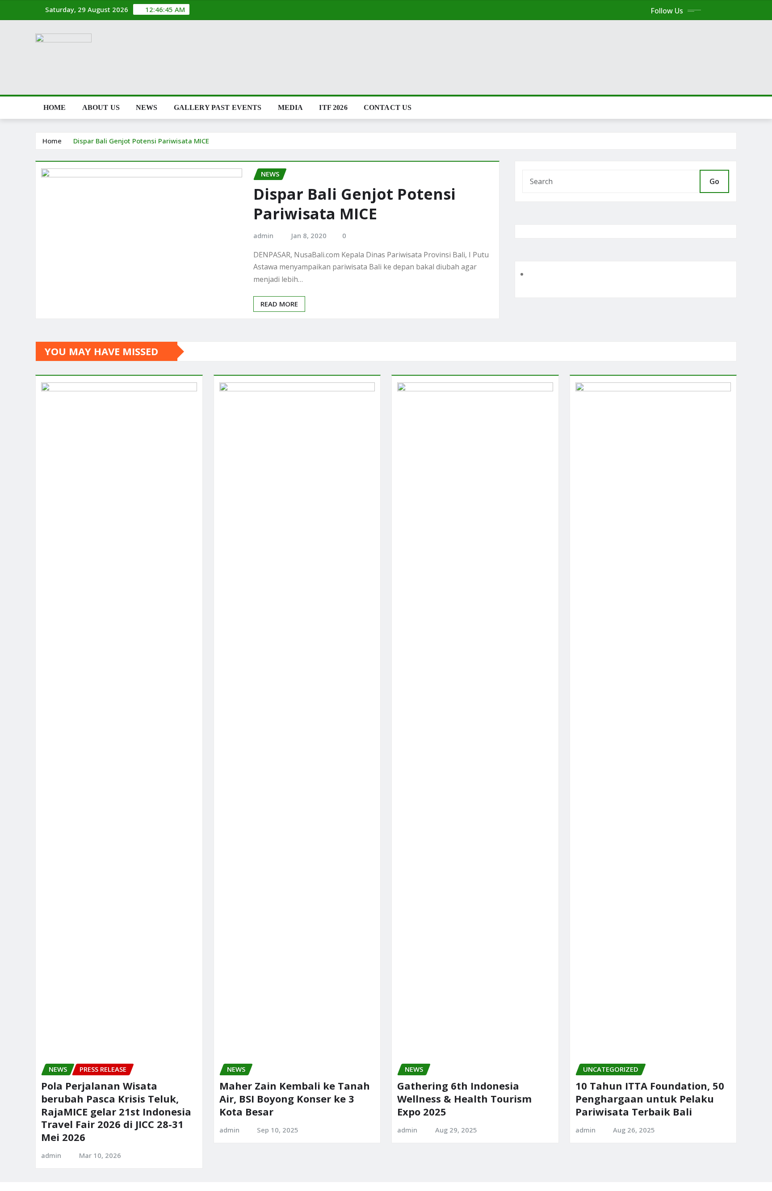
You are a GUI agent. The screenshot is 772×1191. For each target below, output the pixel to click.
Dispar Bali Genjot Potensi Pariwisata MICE (141, 140)
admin (263, 235)
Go (714, 181)
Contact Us (388, 107)
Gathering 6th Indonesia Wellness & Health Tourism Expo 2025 (464, 1098)
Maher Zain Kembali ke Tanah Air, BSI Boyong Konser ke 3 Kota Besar (294, 1098)
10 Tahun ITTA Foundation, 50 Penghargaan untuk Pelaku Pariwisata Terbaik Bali (649, 1098)
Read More (279, 303)
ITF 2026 (333, 107)
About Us (101, 107)
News (147, 107)
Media (290, 107)
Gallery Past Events (218, 107)
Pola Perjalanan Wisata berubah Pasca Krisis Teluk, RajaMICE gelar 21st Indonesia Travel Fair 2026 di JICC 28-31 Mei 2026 (116, 1111)
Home (54, 107)
